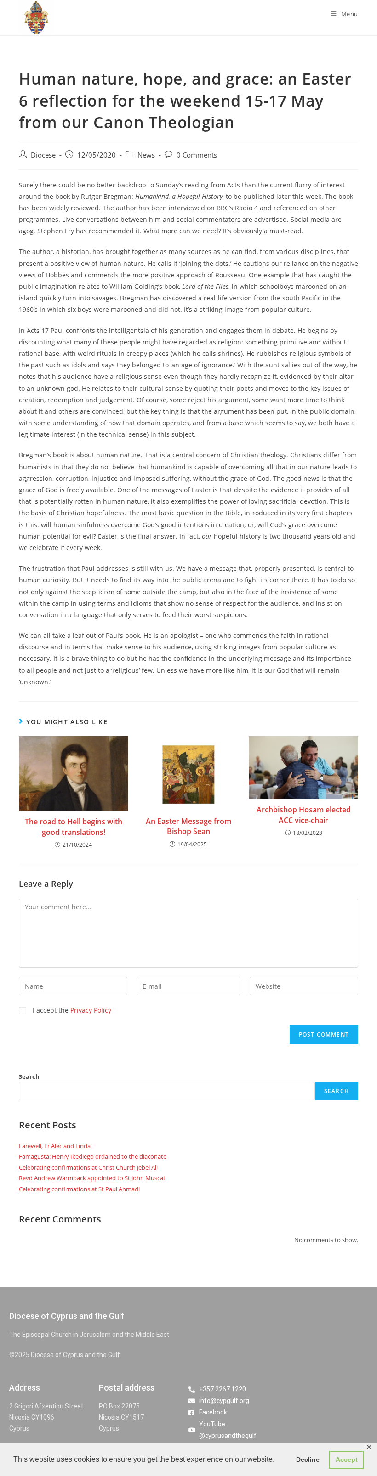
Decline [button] (308, 1459)
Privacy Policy (90, 1010)
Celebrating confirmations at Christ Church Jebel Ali (88, 1167)
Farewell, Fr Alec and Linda (55, 1146)
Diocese (43, 155)
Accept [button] (347, 1459)
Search (29, 1076)
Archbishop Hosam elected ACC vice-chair (304, 815)
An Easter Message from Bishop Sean (188, 826)
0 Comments (197, 155)
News (146, 155)
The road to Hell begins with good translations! (73, 827)
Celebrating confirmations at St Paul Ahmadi (79, 1189)
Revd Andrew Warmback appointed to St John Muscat (92, 1178)
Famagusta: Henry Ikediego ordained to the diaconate (92, 1156)
